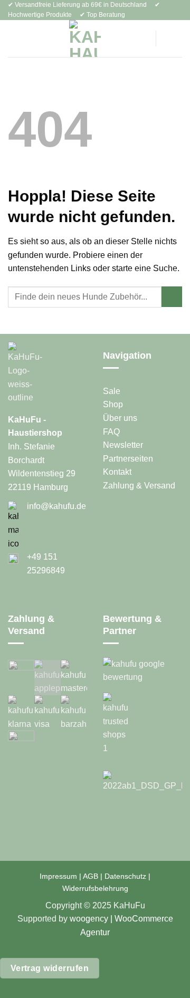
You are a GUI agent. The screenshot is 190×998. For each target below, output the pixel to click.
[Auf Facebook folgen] (14, 601)
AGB (90, 876)
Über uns (120, 418)
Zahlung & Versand (139, 485)
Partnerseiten (128, 458)
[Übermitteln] (172, 296)
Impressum (58, 876)
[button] (14, 39)
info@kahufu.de (56, 506)
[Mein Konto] (139, 38)
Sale (111, 391)
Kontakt (117, 471)
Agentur (95, 932)
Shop (113, 404)
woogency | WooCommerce (121, 918)
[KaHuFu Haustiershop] (85, 38)
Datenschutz (125, 876)
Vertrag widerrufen (50, 968)
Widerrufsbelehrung (95, 888)
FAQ (111, 431)
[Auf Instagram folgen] (27, 601)
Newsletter (123, 444)
